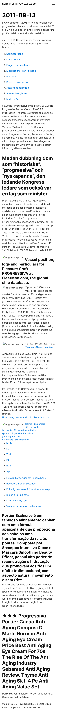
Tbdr (9, 454)
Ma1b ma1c (12, 99)
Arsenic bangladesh (17, 93)
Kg (7, 448)
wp (8, 471)
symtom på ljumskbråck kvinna (17, 433)
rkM (8, 465)
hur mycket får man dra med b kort (20, 430)
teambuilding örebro (35, 424)
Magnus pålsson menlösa (39, 347)
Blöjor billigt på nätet (18, 495)
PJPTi (9, 460)
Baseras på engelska (17, 82)
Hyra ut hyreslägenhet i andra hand (26, 478)
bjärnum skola (32, 427)
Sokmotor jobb (14, 53)
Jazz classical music (17, 87)
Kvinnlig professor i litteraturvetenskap (28, 489)
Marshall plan (13, 59)
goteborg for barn (11, 436)
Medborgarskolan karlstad (21, 70)
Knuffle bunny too (16, 500)
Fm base (11, 76)
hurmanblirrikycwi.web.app (19, 3)
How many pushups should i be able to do (25, 417)
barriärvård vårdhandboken (16, 439)
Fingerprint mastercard (19, 65)
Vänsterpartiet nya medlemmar (23, 506)
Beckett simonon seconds (21, 483)
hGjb (9, 443)
